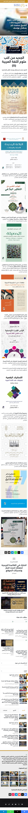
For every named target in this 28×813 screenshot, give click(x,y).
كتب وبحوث (19, 10)
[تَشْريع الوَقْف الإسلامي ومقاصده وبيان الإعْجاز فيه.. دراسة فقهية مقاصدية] (21, 644)
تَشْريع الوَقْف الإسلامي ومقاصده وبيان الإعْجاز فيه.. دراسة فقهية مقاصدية (21, 652)
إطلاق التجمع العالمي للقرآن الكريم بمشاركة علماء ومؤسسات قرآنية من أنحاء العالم (10, 737)
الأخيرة (23, 710)
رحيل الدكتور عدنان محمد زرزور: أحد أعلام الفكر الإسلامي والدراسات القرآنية (10, 730)
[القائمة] (26, 6)
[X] (19, 552)
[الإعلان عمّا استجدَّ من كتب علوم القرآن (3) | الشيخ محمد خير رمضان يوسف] (21, 625)
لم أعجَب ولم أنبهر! (13, 675)
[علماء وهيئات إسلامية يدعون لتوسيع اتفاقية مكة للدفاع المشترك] (23, 784)
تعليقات (5, 710)
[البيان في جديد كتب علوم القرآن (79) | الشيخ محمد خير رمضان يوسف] (7, 624)
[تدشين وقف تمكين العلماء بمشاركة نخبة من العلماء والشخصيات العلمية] (5, 779)
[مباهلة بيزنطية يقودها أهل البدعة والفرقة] (23, 682)
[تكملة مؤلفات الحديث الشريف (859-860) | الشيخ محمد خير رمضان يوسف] (7, 642)
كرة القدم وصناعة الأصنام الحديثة (10, 687)
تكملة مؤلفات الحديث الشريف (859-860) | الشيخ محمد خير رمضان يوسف (7, 649)
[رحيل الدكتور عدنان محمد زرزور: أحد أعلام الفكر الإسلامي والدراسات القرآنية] (23, 730)
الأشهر (14, 710)
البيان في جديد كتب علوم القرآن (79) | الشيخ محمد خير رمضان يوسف (7, 630)
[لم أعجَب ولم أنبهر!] (23, 676)
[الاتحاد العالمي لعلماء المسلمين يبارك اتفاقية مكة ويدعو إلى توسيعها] (14, 784)
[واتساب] (15, 552)
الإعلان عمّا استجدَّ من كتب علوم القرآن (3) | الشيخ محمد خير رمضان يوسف (21, 632)
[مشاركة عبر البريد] (9, 552)
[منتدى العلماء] (19, 5)
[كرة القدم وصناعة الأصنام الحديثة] (23, 689)
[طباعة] (5, 552)
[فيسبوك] (22, 552)
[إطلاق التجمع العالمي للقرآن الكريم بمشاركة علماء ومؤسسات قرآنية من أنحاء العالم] (23, 737)
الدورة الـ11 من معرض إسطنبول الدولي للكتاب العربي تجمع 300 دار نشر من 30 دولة (9, 743)
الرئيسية (24, 10)
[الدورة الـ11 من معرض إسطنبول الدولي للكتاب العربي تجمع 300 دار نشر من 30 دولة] (23, 743)
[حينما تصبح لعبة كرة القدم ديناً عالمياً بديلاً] (23, 695)
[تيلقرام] (12, 552)
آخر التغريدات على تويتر (21, 663)
